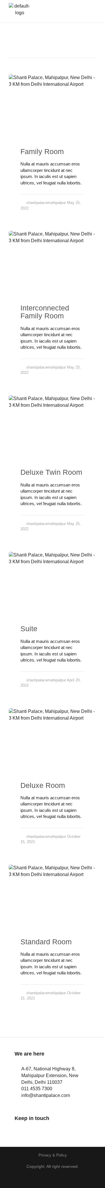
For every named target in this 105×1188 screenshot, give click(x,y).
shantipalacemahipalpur (46, 202)
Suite (28, 628)
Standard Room (46, 942)
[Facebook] (18, 1129)
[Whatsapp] (50, 1129)
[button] (87, 11)
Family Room (42, 151)
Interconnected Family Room (44, 312)
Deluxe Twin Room (51, 472)
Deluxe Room (42, 785)
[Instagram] (34, 1129)
